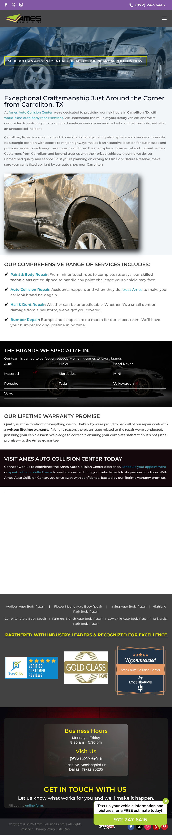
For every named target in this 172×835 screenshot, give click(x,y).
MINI (117, 374)
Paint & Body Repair (29, 274)
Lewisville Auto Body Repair (128, 619)
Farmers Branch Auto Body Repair (78, 619)
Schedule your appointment (144, 467)
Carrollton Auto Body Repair (26, 619)
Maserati (11, 374)
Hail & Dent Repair (27, 305)
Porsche (11, 384)
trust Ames (132, 289)
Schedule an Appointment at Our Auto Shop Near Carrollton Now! (75, 61)
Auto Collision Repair (30, 289)
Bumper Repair (24, 320)
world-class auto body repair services (33, 118)
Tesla (63, 384)
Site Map (63, 829)
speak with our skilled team (30, 472)
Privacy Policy (45, 829)
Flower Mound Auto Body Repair (78, 606)
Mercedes (67, 374)
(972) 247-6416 (149, 5)
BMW (63, 364)
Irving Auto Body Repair (129, 606)
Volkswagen (123, 384)
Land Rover (123, 364)
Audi (8, 364)
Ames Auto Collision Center (30, 112)
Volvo (8, 393)
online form (34, 805)
